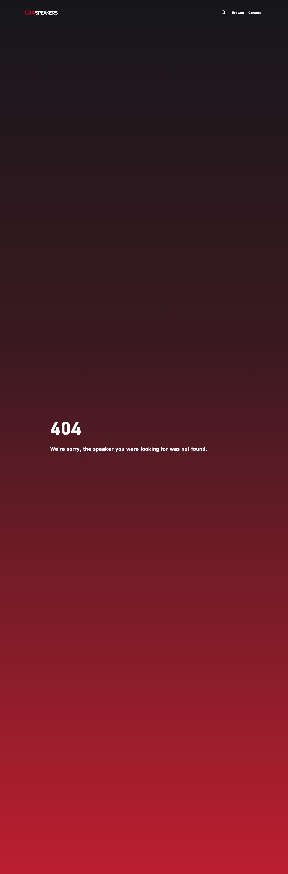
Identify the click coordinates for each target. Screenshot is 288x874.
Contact (254, 12)
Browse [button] (238, 12)
